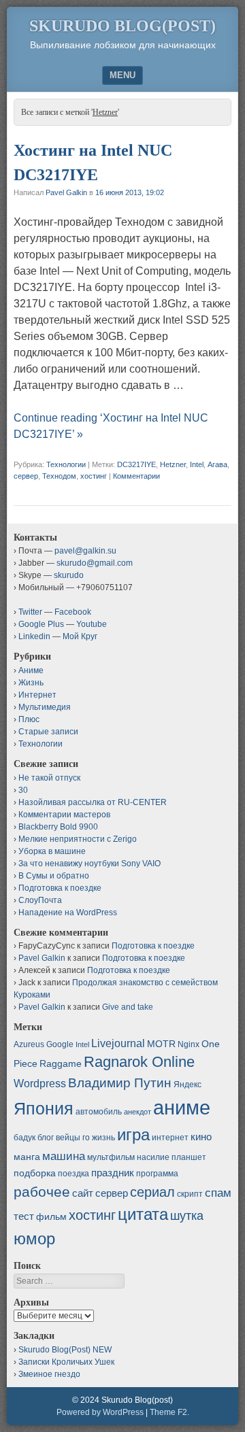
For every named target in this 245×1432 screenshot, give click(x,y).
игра (133, 1134)
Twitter (30, 612)
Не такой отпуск (49, 778)
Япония (44, 1108)
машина (63, 1156)
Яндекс (187, 1084)
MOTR (161, 1043)
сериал (152, 1191)
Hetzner (173, 464)
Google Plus (41, 624)
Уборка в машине (52, 851)
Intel (196, 464)
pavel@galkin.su (85, 551)
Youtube (91, 624)
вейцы (68, 1137)
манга (27, 1156)
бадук (24, 1137)
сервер (26, 476)
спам (218, 1192)
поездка (73, 1173)
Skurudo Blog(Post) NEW (65, 1349)
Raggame (60, 1063)
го (86, 1137)
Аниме (31, 670)
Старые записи (48, 731)
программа (157, 1173)
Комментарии (136, 476)
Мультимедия (44, 707)
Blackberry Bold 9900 (58, 827)
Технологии (66, 464)
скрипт (190, 1194)
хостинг (93, 476)
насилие (153, 1157)
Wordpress (40, 1083)
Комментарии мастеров (64, 814)
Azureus (29, 1044)
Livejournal (118, 1043)
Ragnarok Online (139, 1061)
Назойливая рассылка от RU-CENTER (92, 802)
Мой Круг (80, 636)
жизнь (103, 1137)
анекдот (137, 1112)
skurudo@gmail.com (94, 563)
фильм (51, 1216)
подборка (35, 1172)
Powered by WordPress (100, 1412)
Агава (217, 464)
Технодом (59, 476)
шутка (186, 1216)
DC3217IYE (136, 464)
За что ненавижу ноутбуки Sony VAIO (89, 863)
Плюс (28, 719)
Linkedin (34, 636)
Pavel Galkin (66, 192)
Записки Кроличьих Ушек (66, 1362)
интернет (170, 1137)
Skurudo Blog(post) (122, 26)
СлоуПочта (40, 900)
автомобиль (99, 1111)
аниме (181, 1107)
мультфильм (111, 1157)
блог (45, 1137)
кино (201, 1136)
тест (24, 1216)
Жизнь (31, 682)
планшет (189, 1157)
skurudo (69, 575)
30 (23, 790)
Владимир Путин (120, 1083)
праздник (112, 1172)
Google (60, 1044)
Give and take (127, 1007)
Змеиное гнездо (49, 1374)
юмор (34, 1238)
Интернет (37, 695)
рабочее (42, 1191)
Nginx (188, 1044)
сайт (82, 1193)
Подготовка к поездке (59, 888)
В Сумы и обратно (53, 876)
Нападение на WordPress (67, 912)
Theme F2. (169, 1412)
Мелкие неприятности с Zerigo (77, 839)
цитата (143, 1214)
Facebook (72, 612)
